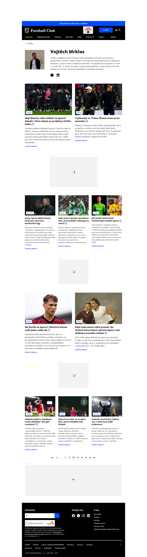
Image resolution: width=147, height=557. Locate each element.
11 (82, 457)
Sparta (29, 321)
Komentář (30, 213)
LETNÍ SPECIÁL (88, 29)
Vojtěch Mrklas (67, 52)
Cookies (27, 544)
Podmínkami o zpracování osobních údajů (43, 533)
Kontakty (97, 520)
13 (90, 457)
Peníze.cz (80, 544)
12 (86, 457)
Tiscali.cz (38, 548)
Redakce (96, 517)
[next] (94, 457)
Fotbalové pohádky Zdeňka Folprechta (106, 529)
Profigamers (48, 548)
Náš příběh (97, 514)
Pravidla (35, 544)
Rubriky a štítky (99, 526)
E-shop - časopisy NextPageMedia (52, 544)
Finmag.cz (89, 544)
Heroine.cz (70, 544)
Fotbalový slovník (99, 523)
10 (78, 457)
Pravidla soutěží (60, 548)
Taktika (29, 112)
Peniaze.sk (28, 548)
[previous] (52, 457)
